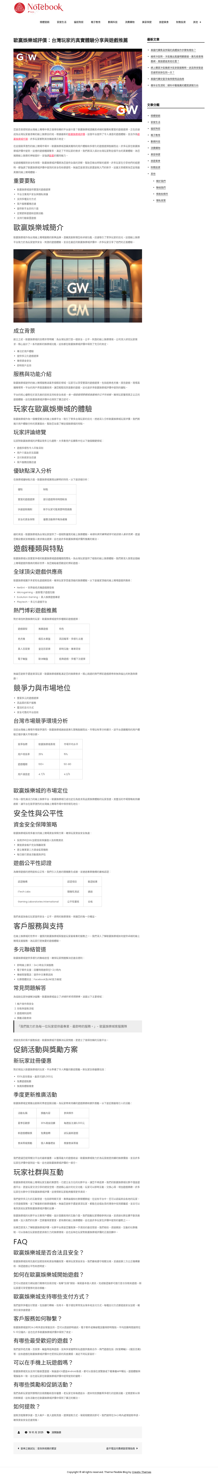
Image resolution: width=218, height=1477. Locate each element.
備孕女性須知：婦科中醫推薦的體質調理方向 (174, 85)
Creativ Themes (141, 1472)
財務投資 (181, 22)
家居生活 (61, 22)
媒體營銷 (44, 22)
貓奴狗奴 (78, 22)
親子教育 (95, 22)
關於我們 (161, 181)
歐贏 (51, 155)
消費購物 (130, 22)
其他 (195, 22)
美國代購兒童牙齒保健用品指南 (167, 79)
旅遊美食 (164, 22)
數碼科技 (113, 22)
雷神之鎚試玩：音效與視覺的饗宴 (38, 1448)
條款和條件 (162, 194)
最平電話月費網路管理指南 (120, 1448)
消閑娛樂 (56, 1432)
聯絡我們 (161, 187)
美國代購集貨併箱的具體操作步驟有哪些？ (173, 50)
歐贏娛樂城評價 (76, 134)
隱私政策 (161, 200)
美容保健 (147, 22)
